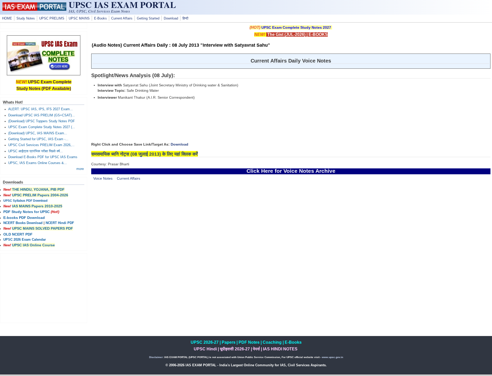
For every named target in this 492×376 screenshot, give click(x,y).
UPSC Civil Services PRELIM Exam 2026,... (41, 145)
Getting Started (148, 18)
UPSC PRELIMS (51, 18)
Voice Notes (102, 178)
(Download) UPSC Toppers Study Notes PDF (41, 121)
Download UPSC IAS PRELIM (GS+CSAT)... (41, 115)
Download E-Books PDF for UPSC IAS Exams (42, 157)
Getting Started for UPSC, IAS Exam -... (38, 139)
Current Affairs (121, 18)
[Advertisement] (291, 228)
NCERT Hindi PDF (60, 223)
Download (171, 18)
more (80, 169)
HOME (7, 18)
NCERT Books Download (23, 223)
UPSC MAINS (79, 18)
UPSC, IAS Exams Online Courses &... (37, 163)
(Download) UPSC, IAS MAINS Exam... (37, 133)
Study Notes (25, 18)
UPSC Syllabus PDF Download (25, 200)
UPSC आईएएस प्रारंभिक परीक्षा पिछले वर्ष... (35, 151)
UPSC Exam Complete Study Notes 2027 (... (41, 127)
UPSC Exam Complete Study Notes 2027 (296, 27)
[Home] (34, 9)
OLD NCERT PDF (18, 234)
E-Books (100, 18)
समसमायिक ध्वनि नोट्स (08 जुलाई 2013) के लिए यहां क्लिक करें (144, 154)
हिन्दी (185, 18)
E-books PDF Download (24, 218)
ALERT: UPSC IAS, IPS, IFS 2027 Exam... (40, 109)
